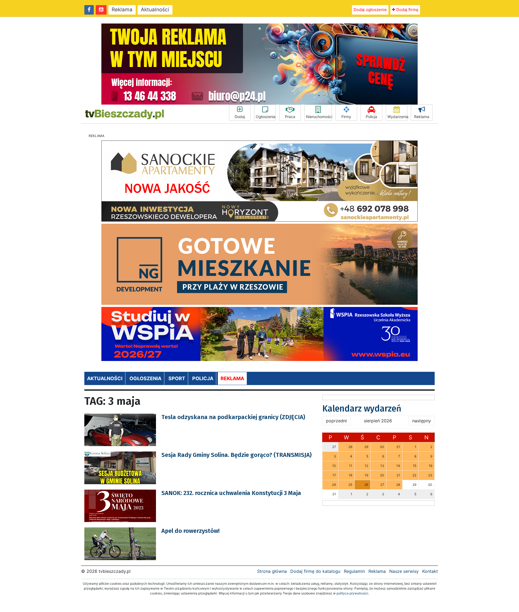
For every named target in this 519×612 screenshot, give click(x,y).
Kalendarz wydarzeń (361, 408)
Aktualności (155, 9)
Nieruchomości (319, 116)
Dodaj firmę (406, 9)
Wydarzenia (397, 116)
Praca (290, 116)
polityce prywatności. (353, 593)
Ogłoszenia (265, 116)
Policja (371, 116)
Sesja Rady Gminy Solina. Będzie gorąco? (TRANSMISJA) (236, 455)
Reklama (122, 9)
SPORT (176, 378)
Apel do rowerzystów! (190, 530)
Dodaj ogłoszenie (370, 9)
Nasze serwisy (404, 571)
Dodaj (240, 116)
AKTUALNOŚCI (104, 378)
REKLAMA (232, 378)
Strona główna (272, 571)
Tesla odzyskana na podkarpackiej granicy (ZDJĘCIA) (233, 417)
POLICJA (202, 378)
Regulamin (354, 571)
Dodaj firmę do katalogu (315, 571)
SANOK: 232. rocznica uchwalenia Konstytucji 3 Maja (231, 493)
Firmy (346, 116)
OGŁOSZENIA (145, 378)
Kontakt (430, 571)
